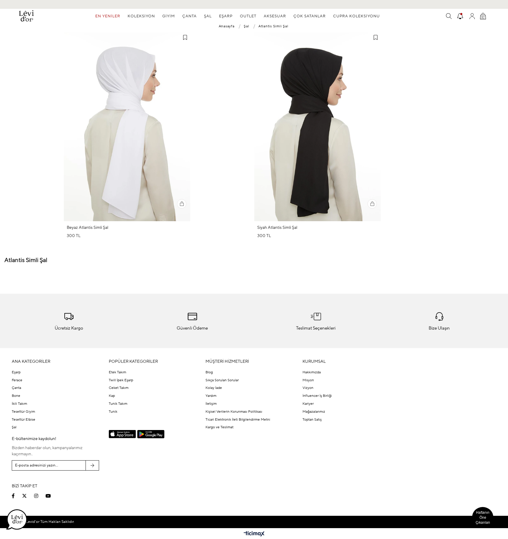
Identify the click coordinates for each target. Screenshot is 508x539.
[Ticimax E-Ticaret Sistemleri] (254, 534)
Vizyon (308, 388)
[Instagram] (40, 495)
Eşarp (16, 372)
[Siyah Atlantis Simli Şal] (317, 126)
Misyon (308, 380)
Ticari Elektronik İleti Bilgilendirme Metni (237, 420)
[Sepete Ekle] (181, 204)
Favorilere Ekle (185, 37)
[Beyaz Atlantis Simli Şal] (127, 126)
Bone (16, 396)
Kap (112, 396)
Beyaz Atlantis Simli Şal (87, 228)
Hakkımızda (312, 372)
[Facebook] (17, 495)
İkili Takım (19, 404)
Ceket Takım (118, 388)
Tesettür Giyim (23, 412)
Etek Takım (117, 372)
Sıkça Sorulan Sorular (222, 380)
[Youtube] (52, 495)
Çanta (16, 388)
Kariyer (308, 404)
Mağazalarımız (314, 412)
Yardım (210, 396)
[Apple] (122, 434)
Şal (14, 427)
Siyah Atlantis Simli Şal (277, 228)
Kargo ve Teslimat (219, 427)
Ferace (17, 380)
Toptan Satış (312, 420)
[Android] (150, 434)
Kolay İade (213, 388)
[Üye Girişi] (472, 16)
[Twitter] (28, 495)
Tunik (113, 412)
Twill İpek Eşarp (121, 380)
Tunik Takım (118, 404)
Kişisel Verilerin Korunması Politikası (233, 412)
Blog (209, 372)
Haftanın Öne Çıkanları (483, 517)
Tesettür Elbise (23, 420)
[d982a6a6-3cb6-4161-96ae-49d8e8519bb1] (439, 464)
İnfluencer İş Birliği (317, 396)
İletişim (211, 404)
